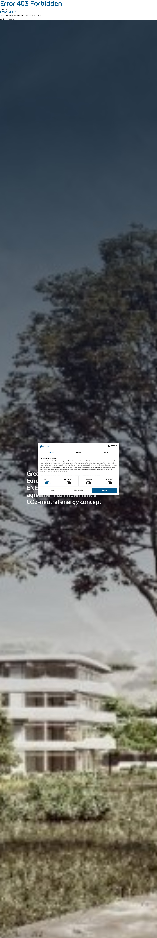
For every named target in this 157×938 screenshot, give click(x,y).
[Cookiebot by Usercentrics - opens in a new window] (109, 446)
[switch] (68, 482)
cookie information (83, 475)
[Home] (36, 5)
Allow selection (78, 490)
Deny (52, 490)
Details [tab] (78, 452)
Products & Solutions (103, 6)
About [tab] (106, 452)
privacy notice (98, 475)
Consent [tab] (51, 452)
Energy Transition (88, 6)
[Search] (90, 2)
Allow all (104, 490)
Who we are (124, 6)
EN (128, 2)
